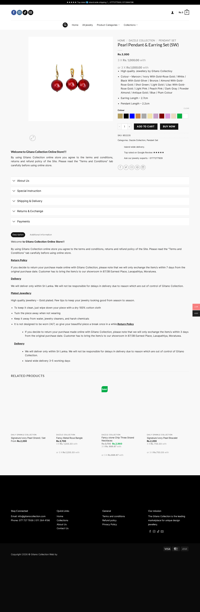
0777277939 (156, 158)
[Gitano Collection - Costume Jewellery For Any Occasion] (100, 12)
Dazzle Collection (142, 40)
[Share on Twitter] (126, 167)
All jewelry (87, 25)
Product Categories (107, 25)
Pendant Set (167, 40)
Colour (121, 110)
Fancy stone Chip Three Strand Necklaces (118, 439)
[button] (172, 12)
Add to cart (145, 126)
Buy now (169, 126)
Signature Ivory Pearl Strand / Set (28, 438)
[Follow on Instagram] (19, 12)
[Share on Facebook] (120, 167)
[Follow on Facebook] (13, 12)
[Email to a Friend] (131, 167)
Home (75, 25)
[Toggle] (14, 181)
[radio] (120, 116)
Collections (130, 25)
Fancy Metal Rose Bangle (69, 438)
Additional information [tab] (41, 234)
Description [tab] (18, 234)
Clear (186, 108)
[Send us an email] (30, 12)
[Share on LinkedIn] (143, 167)
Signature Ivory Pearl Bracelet (162, 438)
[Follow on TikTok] (25, 12)
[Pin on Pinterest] (137, 167)
